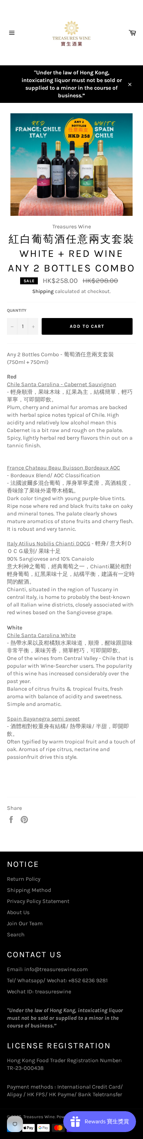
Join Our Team (25, 923)
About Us (18, 912)
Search (16, 934)
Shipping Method (29, 890)
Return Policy (23, 879)
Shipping (42, 291)
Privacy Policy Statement (38, 901)
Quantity (16, 310)
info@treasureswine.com (56, 969)
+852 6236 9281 (88, 980)
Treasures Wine (39, 1116)
